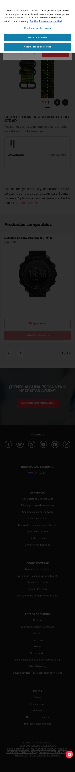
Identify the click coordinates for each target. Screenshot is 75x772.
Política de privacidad (50, 21)
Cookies (34, 21)
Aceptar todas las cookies (37, 46)
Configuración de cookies (37, 28)
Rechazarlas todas (37, 37)
